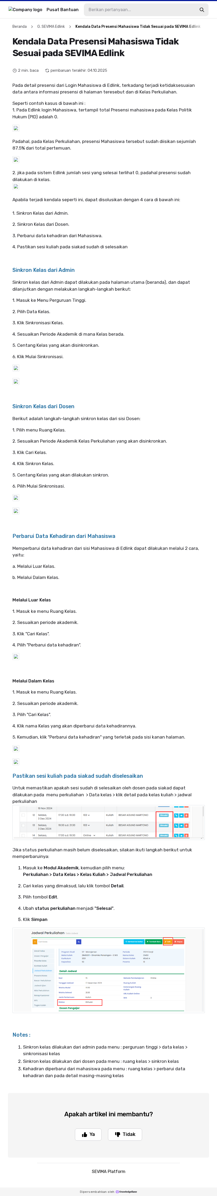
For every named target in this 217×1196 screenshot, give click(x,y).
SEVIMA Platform (108, 1171)
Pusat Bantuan (63, 9)
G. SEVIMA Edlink (51, 26)
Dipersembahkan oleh (97, 1192)
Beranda (19, 26)
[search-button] (202, 9)
